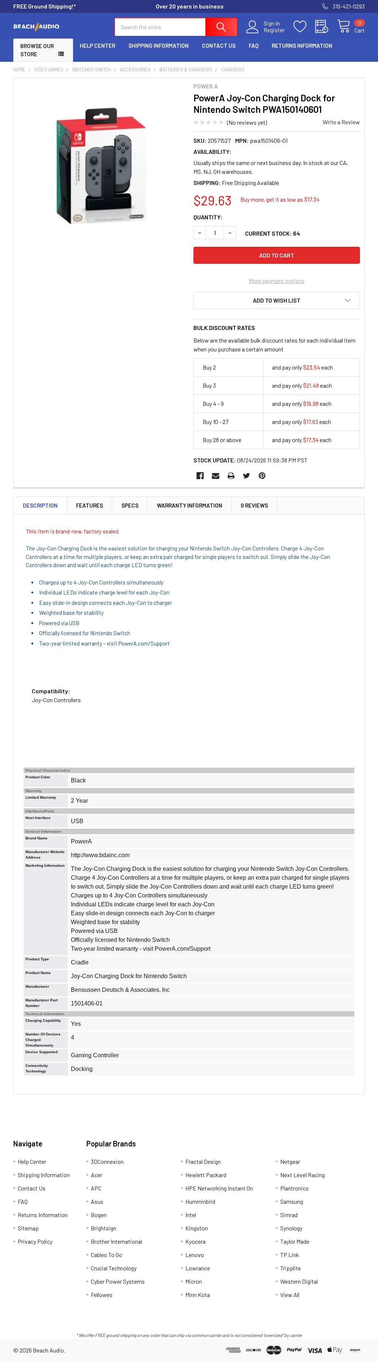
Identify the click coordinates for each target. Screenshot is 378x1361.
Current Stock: (272, 233)
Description (40, 505)
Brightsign (103, 1228)
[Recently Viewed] (326, 26)
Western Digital (299, 1281)
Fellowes (102, 1294)
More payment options (277, 280)
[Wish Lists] (304, 26)
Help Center (97, 45)
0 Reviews (254, 505)
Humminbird (200, 1201)
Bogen (99, 1214)
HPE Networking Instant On (219, 1188)
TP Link (289, 1254)
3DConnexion (107, 1161)
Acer (96, 1174)
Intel (190, 1214)
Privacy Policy (35, 1241)
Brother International (116, 1241)
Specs (129, 505)
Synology (291, 1228)
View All (289, 1294)
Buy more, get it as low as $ (280, 199)
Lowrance (197, 1267)
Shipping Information (158, 45)
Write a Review (341, 121)
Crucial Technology (114, 1267)
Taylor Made (294, 1241)
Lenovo (194, 1254)
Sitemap (28, 1228)
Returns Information (302, 45)
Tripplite (290, 1267)
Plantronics (294, 1188)
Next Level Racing (302, 1174)
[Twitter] (246, 475)
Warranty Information (189, 505)
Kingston (196, 1228)
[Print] (231, 475)
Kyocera (195, 1241)
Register (274, 30)
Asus (97, 1201)
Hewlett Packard (205, 1174)
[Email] (215, 475)
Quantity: (208, 216)
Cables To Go (106, 1254)
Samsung (291, 1201)
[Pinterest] (262, 475)
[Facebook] (200, 475)
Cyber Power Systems (118, 1281)
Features (89, 505)
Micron (193, 1281)
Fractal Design (203, 1161)
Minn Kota (197, 1294)
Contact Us (219, 45)
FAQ (253, 45)
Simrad (289, 1214)
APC (96, 1188)
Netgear (290, 1161)
